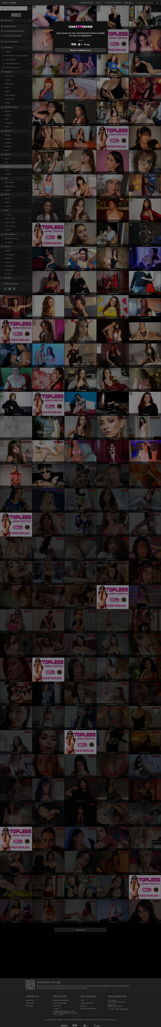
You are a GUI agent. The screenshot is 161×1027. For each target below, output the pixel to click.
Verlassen (80, 40)
